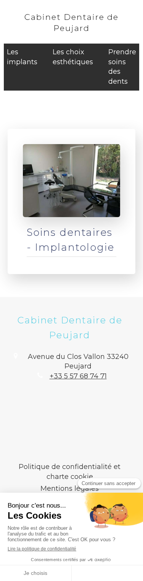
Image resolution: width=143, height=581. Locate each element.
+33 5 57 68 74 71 (78, 376)
